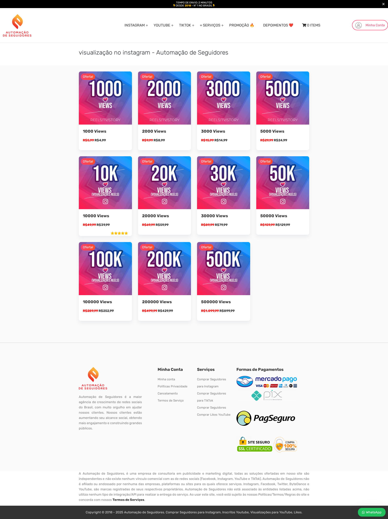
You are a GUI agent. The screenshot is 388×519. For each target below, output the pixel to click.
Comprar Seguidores (211, 407)
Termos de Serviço (171, 400)
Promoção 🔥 (241, 25)
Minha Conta (375, 25)
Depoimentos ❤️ (278, 25)
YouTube (162, 25)
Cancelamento (168, 393)
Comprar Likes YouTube (213, 414)
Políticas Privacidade (172, 386)
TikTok (185, 25)
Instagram (134, 25)
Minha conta (166, 379)
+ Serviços (210, 25)
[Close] (383, 4)
